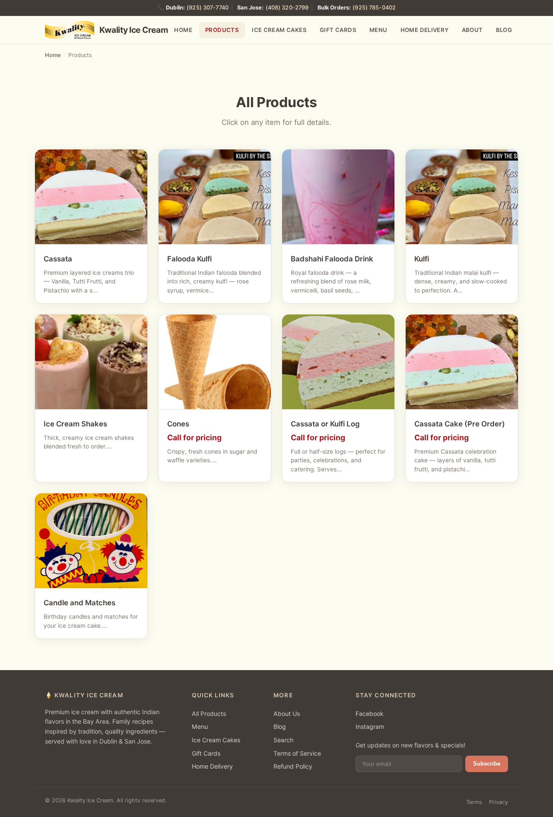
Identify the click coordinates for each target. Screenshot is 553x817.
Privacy (498, 802)
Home (53, 55)
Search (283, 740)
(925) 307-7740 (208, 7)
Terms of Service (297, 753)
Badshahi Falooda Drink (332, 258)
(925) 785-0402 (374, 7)
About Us (286, 713)
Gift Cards (206, 753)
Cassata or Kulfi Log (325, 424)
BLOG (504, 29)
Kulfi (421, 258)
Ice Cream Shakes (75, 424)
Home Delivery (212, 766)
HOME (183, 29)
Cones (178, 424)
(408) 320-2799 (287, 7)
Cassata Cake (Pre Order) (459, 424)
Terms (474, 802)
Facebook (370, 713)
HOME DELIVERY (424, 29)
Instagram (370, 726)
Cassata (58, 258)
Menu (200, 726)
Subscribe (486, 763)
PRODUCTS (222, 29)
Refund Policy (292, 766)
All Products (209, 713)
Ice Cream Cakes (216, 740)
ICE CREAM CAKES (279, 29)
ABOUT (472, 29)
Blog (279, 726)
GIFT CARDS (338, 29)
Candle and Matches (79, 602)
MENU (378, 29)
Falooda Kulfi (189, 258)
